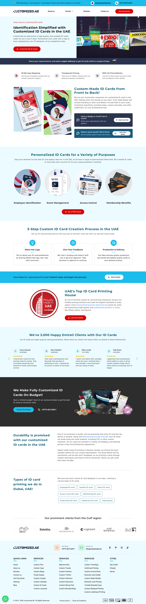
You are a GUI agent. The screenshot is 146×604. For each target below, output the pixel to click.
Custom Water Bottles (92, 578)
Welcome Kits (64, 565)
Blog (15, 585)
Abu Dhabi (114, 565)
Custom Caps (39, 568)
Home (15, 565)
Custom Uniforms (65, 578)
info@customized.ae (103, 3)
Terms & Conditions (79, 601)
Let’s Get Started (77, 318)
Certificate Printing (91, 568)
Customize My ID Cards (28, 49)
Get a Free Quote (122, 133)
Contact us (105, 11)
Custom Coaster (40, 578)
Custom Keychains (66, 582)
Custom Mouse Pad (66, 585)
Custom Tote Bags (91, 565)
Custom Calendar (40, 582)
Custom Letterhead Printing (94, 592)
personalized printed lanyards (95, 437)
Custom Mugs (39, 572)
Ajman (112, 572)
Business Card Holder (92, 575)
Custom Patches (65, 572)
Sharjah (113, 568)
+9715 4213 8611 (126, 3)
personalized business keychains (90, 305)
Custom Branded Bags (67, 589)
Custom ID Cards (40, 585)
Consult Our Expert (24, 410)
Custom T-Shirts (65, 575)
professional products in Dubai (107, 308)
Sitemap (16, 582)
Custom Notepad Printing (93, 589)
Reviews (87, 11)
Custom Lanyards (40, 589)
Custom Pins (38, 565)
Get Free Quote (124, 11)
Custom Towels (65, 568)
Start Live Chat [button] (123, 120)
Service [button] (68, 11)
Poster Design (39, 575)
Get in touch (115, 277)
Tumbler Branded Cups (93, 585)
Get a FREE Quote (74, 212)
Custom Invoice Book (92, 572)
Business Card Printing (93, 582)
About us (51, 11)
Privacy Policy (65, 601)
